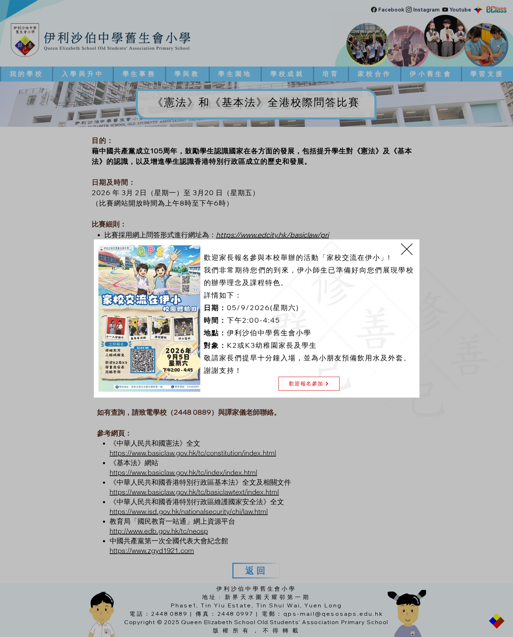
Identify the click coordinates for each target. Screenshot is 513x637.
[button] (406, 249)
